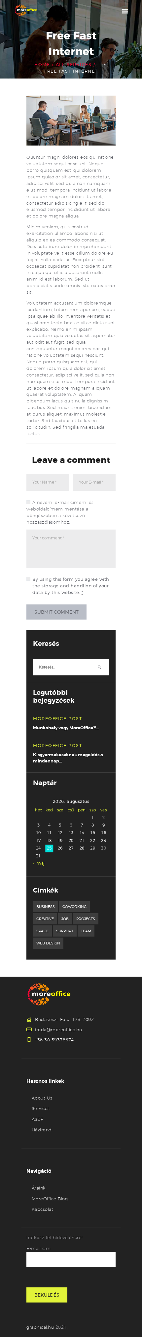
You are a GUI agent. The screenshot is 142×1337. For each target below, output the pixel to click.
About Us (42, 1097)
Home (42, 64)
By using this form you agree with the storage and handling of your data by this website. (70, 586)
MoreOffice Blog (50, 1198)
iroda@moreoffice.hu (58, 1029)
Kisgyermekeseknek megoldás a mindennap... (68, 758)
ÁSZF (37, 1119)
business (45, 906)
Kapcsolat (42, 1209)
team (86, 931)
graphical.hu (40, 1327)
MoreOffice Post (57, 718)
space (42, 931)
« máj (39, 863)
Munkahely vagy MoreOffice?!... (66, 728)
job (65, 919)
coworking (74, 906)
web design (48, 943)
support (64, 931)
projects (85, 919)
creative (45, 919)
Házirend (42, 1129)
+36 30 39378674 (54, 1039)
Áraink (39, 1187)
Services (41, 1108)
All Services (74, 64)
